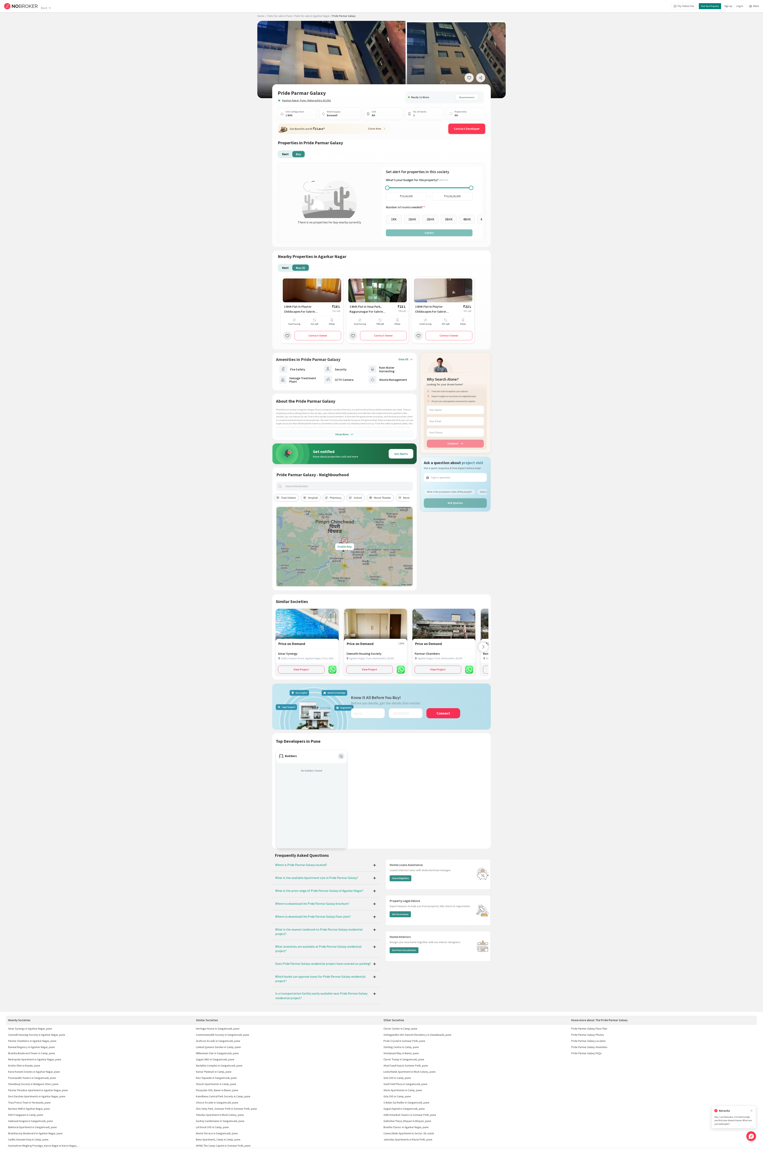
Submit (429, 233)
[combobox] (348, 486)
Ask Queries (455, 502)
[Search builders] (341, 756)
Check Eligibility (400, 878)
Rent (44, 8)
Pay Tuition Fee (686, 6)
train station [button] (288, 497)
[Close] (751, 1111)
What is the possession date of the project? (449, 492)
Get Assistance (400, 914)
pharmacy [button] (336, 497)
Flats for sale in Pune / (280, 16)
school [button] (358, 497)
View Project (301, 669)
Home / (261, 16)
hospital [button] (313, 497)
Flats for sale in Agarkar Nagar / (312, 16)
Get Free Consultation (404, 950)
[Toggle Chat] (751, 1136)
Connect (452, 443)
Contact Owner (317, 335)
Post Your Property (710, 6)
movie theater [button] (382, 497)
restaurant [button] (409, 497)
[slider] (387, 188)
